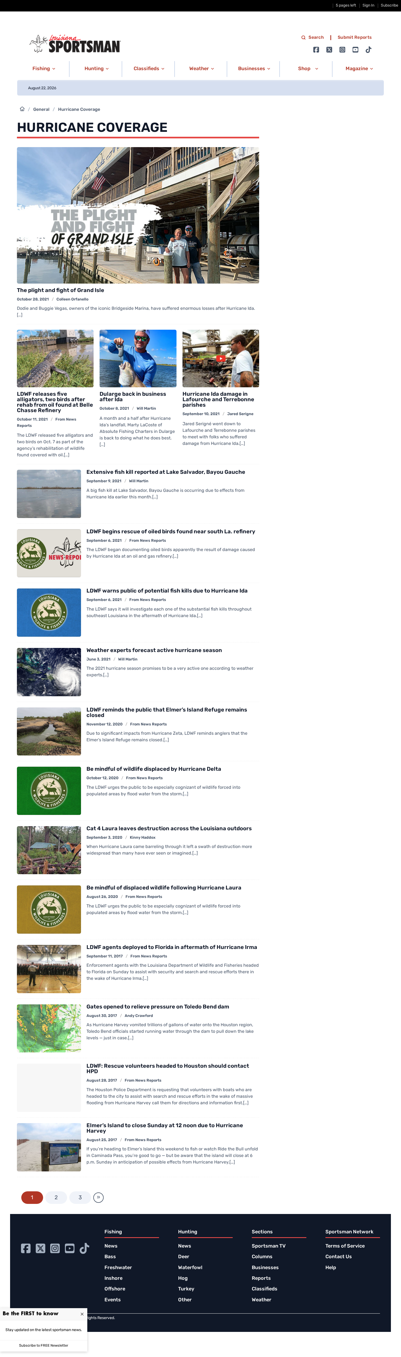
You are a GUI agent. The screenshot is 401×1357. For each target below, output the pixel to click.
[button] (43, 69)
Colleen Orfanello (72, 299)
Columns (262, 1257)
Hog (183, 1278)
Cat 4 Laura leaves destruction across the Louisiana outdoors (169, 829)
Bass (110, 1257)
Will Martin (146, 409)
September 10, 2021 (201, 414)
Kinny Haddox (142, 838)
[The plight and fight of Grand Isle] (138, 215)
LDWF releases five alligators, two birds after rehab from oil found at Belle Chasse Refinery (55, 402)
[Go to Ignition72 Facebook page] (316, 49)
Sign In (368, 6)
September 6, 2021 (104, 541)
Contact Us (338, 1257)
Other (185, 1300)
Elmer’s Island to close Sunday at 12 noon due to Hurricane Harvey (164, 1128)
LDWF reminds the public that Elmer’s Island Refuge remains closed (166, 712)
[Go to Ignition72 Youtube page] (355, 49)
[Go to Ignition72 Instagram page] (342, 49)
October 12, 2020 (102, 778)
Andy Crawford (139, 1016)
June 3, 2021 (98, 659)
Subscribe (389, 6)
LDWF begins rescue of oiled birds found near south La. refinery (170, 532)
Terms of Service (345, 1246)
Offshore (114, 1289)
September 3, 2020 (104, 838)
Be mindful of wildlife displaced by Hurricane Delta (153, 769)
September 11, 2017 (104, 956)
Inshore (113, 1278)
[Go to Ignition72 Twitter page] (329, 49)
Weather (261, 1300)
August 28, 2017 (101, 1081)
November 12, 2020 (104, 724)
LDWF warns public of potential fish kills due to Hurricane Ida (167, 591)
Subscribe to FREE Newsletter (43, 1345)
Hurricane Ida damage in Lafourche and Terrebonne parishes (218, 400)
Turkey (186, 1289)
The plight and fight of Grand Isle (60, 290)
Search (316, 37)
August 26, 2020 (102, 897)
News (111, 1246)
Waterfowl (190, 1268)
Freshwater (118, 1268)
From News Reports (147, 541)
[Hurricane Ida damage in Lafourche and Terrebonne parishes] (220, 358)
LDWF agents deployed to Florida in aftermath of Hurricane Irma (171, 947)
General (41, 110)
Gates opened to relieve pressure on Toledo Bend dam (157, 1007)
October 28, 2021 (33, 299)
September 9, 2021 (103, 481)
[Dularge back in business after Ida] (138, 358)
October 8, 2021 (114, 409)
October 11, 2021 (32, 420)
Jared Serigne (240, 414)
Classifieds (264, 1289)
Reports (261, 1278)
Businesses (265, 1268)
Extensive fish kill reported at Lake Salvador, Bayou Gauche (165, 472)
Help (330, 1268)
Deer (183, 1257)
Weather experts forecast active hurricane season (154, 650)
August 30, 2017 (101, 1016)
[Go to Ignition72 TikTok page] (368, 49)
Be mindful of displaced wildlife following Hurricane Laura (163, 888)
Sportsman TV (269, 1246)
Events (112, 1300)
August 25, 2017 (101, 1140)
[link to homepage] (75, 43)
